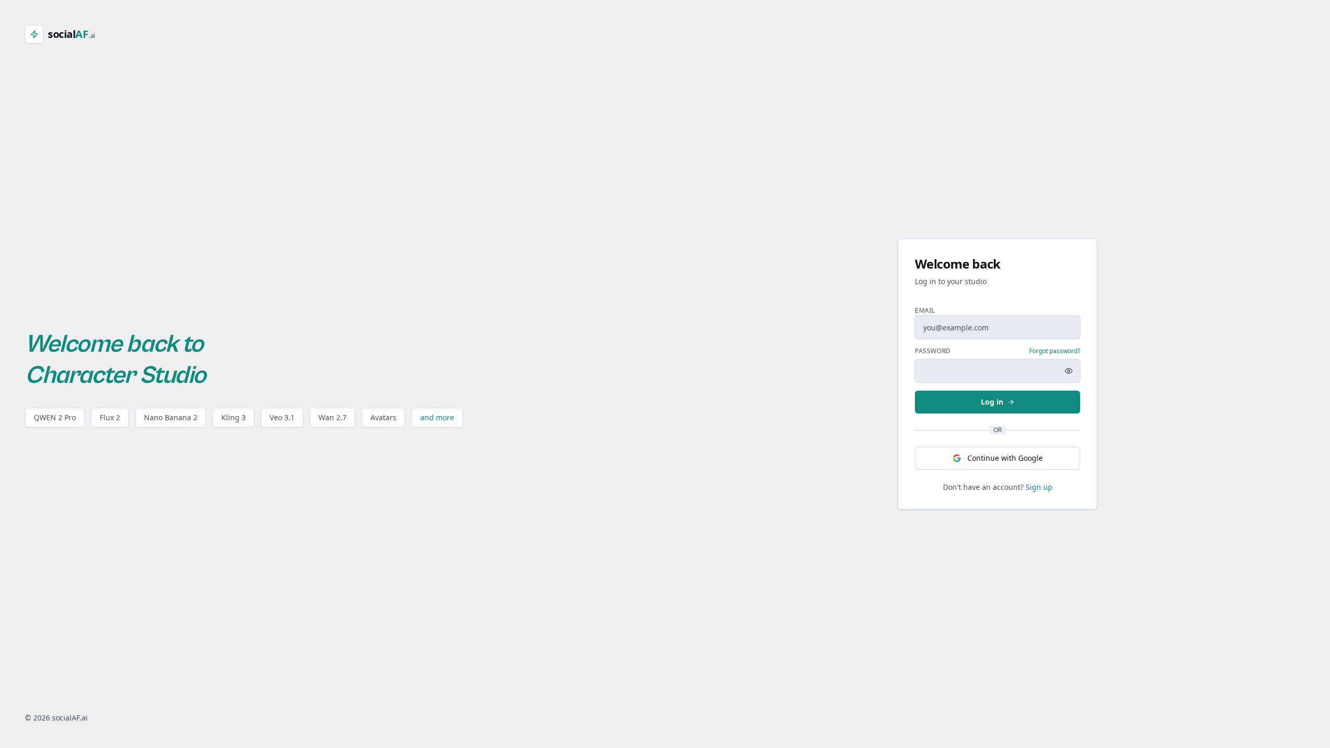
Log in (992, 402)
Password (933, 351)
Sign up (1039, 487)
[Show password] (1068, 371)
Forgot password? (1054, 351)
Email (925, 310)
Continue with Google (1005, 458)
